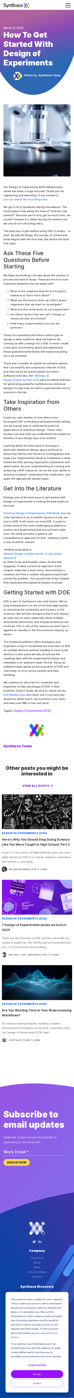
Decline (37, 1383)
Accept (37, 1374)
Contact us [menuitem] (37, 1257)
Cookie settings (37, 1364)
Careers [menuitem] (37, 1276)
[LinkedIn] (39, 1242)
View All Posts (36, 785)
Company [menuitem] (37, 1250)
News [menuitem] (37, 1267)
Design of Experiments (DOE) (32, 710)
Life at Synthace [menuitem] (37, 1272)
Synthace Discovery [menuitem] (37, 1286)
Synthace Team (49, 75)
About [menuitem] (37, 1262)
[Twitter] (34, 1242)
